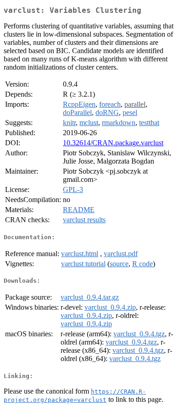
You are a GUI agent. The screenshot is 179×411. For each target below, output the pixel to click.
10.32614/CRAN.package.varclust (113, 143)
